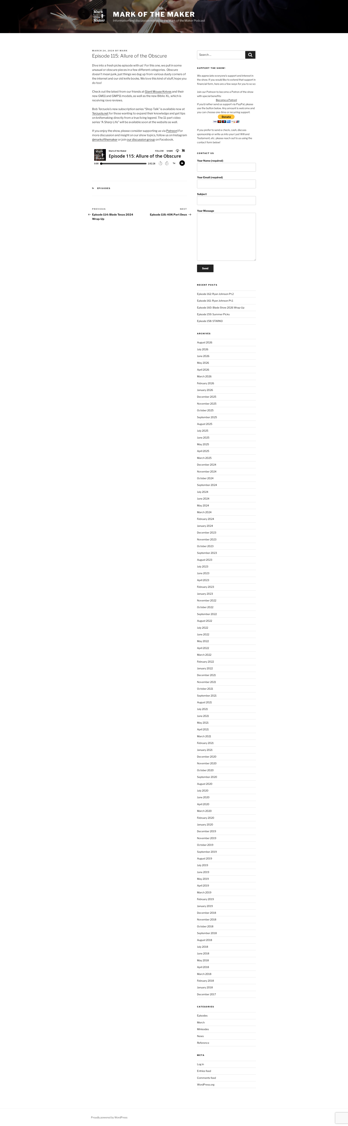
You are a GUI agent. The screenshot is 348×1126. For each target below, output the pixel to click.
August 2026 (204, 342)
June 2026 (203, 356)
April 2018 (203, 967)
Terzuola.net (100, 113)
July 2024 (202, 491)
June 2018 (203, 953)
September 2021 (207, 695)
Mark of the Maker (154, 14)
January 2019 (205, 906)
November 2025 (206, 403)
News (200, 1036)
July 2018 (202, 946)
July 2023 (202, 566)
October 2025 (205, 410)
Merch (201, 1022)
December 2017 (206, 994)
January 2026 (205, 389)
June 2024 (203, 498)
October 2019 (205, 844)
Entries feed (204, 1070)
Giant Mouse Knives (158, 91)
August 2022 (204, 620)
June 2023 (203, 573)
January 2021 (205, 749)
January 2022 (205, 668)
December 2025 (206, 396)
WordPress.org (205, 1084)
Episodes (104, 188)
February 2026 (205, 383)
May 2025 (203, 444)
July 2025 (202, 430)
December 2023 (206, 532)
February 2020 (205, 817)
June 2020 (203, 797)
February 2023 (205, 586)
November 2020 (207, 763)
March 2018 (204, 973)
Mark (124, 50)
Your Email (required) (210, 177)
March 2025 (204, 457)
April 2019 (203, 885)
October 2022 (205, 607)
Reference (203, 1042)
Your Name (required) (210, 160)
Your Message (205, 210)
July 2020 (202, 790)
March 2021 (204, 736)
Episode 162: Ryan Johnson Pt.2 (215, 293)
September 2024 (207, 484)
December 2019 (206, 831)
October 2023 (205, 546)
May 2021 (203, 722)
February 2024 (205, 518)
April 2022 (203, 648)
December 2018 (206, 912)
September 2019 (207, 851)
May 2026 (203, 362)
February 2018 (205, 980)
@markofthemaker (104, 139)
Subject (202, 194)
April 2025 (203, 451)
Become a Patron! (226, 100)
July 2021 (202, 709)
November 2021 (206, 681)
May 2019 (203, 878)
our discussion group (141, 139)
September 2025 (207, 417)
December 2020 (206, 756)
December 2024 (206, 464)
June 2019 (203, 872)
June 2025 (203, 437)
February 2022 (205, 661)
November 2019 (206, 838)
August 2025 (204, 423)
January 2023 (205, 593)
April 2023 (203, 580)
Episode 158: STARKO (210, 320)
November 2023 (206, 539)
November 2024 (206, 471)
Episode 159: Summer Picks (213, 314)
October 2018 (205, 926)
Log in (200, 1064)
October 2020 (205, 770)
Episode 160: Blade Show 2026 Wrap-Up (220, 307)
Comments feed (206, 1077)
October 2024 (205, 478)
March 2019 (204, 892)
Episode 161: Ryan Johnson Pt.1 (215, 300)
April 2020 (203, 804)
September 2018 (207, 933)
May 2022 (203, 641)
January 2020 (205, 824)
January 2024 (205, 525)
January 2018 (205, 987)
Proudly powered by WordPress (109, 1117)
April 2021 (203, 729)
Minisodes (203, 1029)
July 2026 (202, 349)
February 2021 (205, 742)
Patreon (171, 131)
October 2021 (205, 688)
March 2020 (204, 810)
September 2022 (207, 614)
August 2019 (204, 858)
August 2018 (204, 940)
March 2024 (204, 512)
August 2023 (204, 559)
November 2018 (206, 919)
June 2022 (203, 634)
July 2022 (202, 627)
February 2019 (205, 899)
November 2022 (206, 600)
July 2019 (202, 865)
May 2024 (203, 505)
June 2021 (203, 715)
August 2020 (204, 783)
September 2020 (207, 776)
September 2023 (207, 552)
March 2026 (204, 376)
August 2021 (204, 702)
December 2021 (206, 675)
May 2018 (203, 960)
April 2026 (203, 369)
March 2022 (204, 654)
